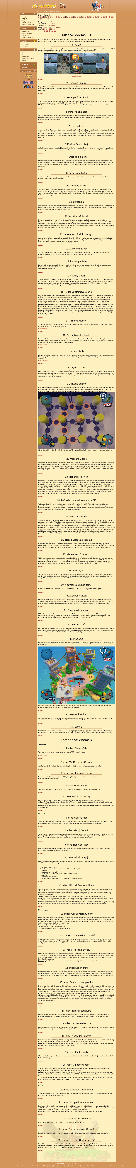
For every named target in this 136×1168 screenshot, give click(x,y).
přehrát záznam (76, 76)
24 (93, 17)
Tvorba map (25, 35)
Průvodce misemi (27, 33)
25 (96, 17)
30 (109, 17)
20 (83, 17)
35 (47, 18)
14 (67, 17)
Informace (25, 46)
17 (75, 17)
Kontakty (25, 64)
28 (104, 17)
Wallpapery (25, 57)
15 (69, 17)
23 (90, 17)
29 (106, 17)
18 (77, 17)
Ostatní (24, 60)
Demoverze (25, 53)
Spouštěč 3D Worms (28, 58)
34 (44, 18)
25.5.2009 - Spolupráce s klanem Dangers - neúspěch (51, 11)
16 (72, 17)
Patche (24, 55)
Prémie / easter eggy (28, 24)
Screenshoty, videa (27, 37)
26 (98, 17)
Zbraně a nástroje (27, 23)
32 (39, 18)
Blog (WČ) (25, 67)
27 (101, 17)
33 (41, 18)
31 (112, 17)
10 (56, 17)
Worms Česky (26, 71)
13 (64, 17)
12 (61, 17)
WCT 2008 (25, 44)
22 (88, 17)
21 (85, 17)
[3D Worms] (68, 6)
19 (80, 17)
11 (59, 17)
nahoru (40, 79)
